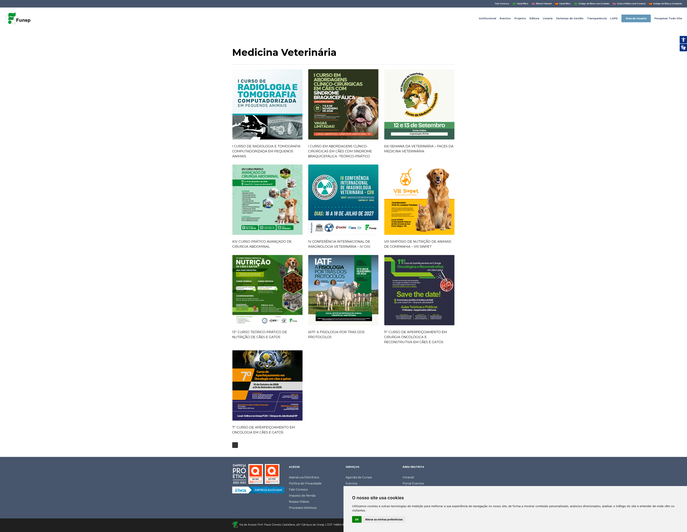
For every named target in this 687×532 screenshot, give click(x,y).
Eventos (351, 483)
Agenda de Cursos (359, 477)
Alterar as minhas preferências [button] (384, 519)
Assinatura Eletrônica (304, 477)
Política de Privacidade (305, 483)
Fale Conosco (298, 489)
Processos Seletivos (302, 507)
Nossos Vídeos (299, 501)
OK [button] (357, 519)
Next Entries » (235, 445)
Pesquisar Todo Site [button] (668, 18)
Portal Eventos (413, 483)
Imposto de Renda (302, 495)
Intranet (408, 477)
